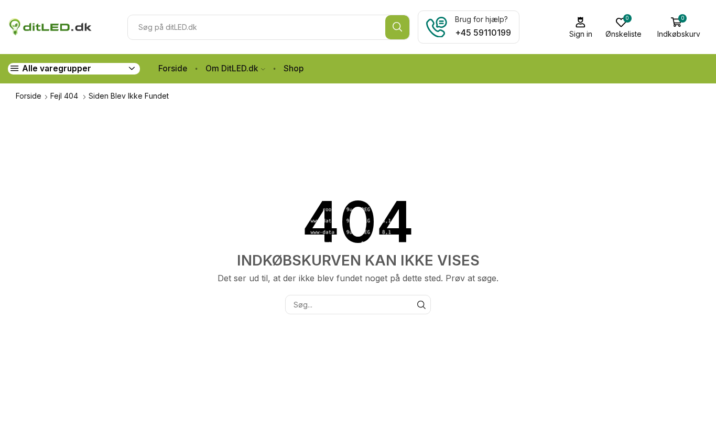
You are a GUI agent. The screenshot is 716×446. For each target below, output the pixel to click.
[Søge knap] (397, 27)
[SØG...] (421, 304)
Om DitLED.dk (231, 68)
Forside (172, 68)
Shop (293, 68)
